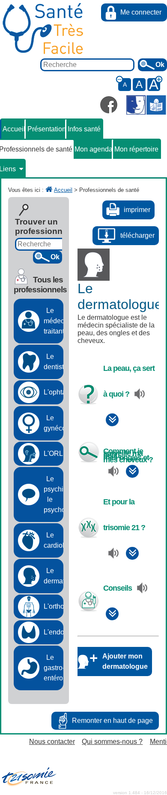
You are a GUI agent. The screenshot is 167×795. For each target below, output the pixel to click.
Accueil (14, 129)
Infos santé (84, 129)
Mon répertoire (136, 149)
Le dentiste (53, 361)
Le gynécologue (53, 423)
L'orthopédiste (53, 606)
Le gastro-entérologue (53, 668)
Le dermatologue (53, 576)
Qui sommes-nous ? (112, 741)
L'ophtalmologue (53, 392)
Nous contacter (52, 741)
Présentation (46, 129)
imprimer (137, 209)
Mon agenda (94, 149)
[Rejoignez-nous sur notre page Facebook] (108, 104)
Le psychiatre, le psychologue (53, 494)
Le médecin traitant (53, 321)
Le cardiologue (53, 540)
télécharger (137, 235)
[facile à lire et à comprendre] (146, 105)
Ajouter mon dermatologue (125, 661)
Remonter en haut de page (112, 720)
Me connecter (140, 12)
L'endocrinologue (53, 632)
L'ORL (53, 453)
